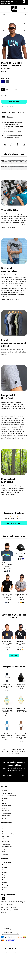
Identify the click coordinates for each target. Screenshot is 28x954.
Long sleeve (5, 875)
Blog (3, 800)
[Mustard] (21, 602)
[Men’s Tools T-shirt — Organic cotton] (20, 631)
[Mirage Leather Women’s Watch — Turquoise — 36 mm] (7, 700)
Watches (4, 887)
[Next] (24, 30)
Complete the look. (14, 666)
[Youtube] (10, 948)
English (6, 928)
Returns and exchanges (8, 834)
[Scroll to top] (24, 950)
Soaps (4, 870)
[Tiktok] (15, 948)
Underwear (5, 882)
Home (4, 749)
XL (16, 89)
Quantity (3, 96)
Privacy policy (6, 818)
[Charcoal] (7, 571)
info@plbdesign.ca (19, 902)
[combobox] (14, 14)
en (23, 1)
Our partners (5, 810)
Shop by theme (6, 862)
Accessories (5, 867)
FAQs (3, 831)
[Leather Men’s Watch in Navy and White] (7, 677)
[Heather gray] (18, 602)
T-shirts (4, 865)
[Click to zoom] (24, 23)
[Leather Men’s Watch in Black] (21, 677)
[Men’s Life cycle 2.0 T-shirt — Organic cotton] (7, 583)
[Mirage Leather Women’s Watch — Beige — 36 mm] (21, 700)
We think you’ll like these (14, 616)
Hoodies (4, 872)
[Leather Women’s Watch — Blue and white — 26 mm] (7, 726)
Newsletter (5, 851)
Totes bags (5, 885)
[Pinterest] (5, 948)
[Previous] (3, 30)
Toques (4, 880)
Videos (4, 849)
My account (5, 836)
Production (5, 798)
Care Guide (20, 112)
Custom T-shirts (6, 805)
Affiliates (4, 808)
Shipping (10, 117)
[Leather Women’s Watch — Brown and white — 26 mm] (21, 726)
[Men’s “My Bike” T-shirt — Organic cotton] (21, 583)
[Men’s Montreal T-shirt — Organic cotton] (7, 551)
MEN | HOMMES (12, 749)
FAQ (3, 117)
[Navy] (23, 559)
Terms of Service (7, 813)
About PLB (5, 790)
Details (4, 112)
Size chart (12, 112)
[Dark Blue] (9, 571)
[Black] (5, 571)
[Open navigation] (4, 9)
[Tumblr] (7, 948)
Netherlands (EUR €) (11, 933)
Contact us (5, 854)
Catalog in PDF (6, 844)
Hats (3, 877)
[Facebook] (2, 948)
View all (14, 655)
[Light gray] (21, 559)
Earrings (4, 890)
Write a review (14, 523)
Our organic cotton (7, 793)
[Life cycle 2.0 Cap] (21, 547)
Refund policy (6, 815)
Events (4, 803)
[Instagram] (13, 948)
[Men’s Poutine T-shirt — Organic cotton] (7, 631)
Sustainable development (9, 795)
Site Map (22, 952)
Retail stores (5, 841)
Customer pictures (7, 846)
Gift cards (5, 839)
